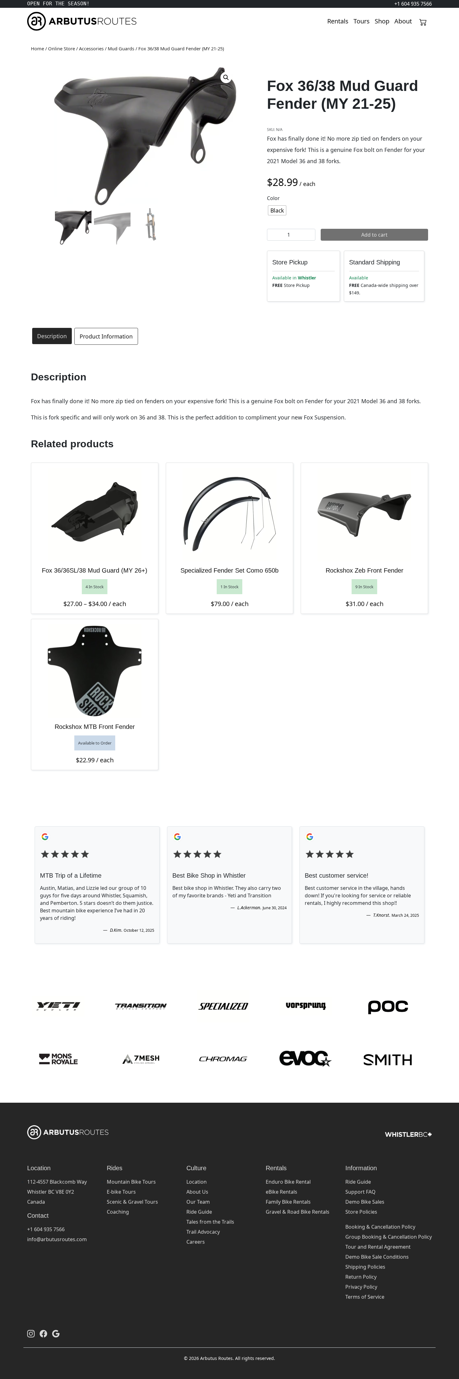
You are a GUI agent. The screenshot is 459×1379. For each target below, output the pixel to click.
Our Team (198, 1201)
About (403, 21)
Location (196, 1181)
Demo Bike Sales (364, 1201)
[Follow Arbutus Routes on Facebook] (43, 1333)
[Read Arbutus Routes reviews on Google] (56, 1333)
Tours (361, 21)
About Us (197, 1191)
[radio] (277, 210)
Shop (382, 21)
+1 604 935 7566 (46, 1229)
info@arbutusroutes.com (57, 1239)
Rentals (337, 21)
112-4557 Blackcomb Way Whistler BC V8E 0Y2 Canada (57, 1191)
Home (37, 48)
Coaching (118, 1211)
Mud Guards (121, 48)
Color (273, 198)
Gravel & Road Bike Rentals (297, 1211)
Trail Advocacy (203, 1231)
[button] (226, 77)
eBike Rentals (281, 1191)
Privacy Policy (361, 1286)
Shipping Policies (365, 1266)
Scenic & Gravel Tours (132, 1201)
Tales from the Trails (210, 1221)
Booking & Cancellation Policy (380, 1226)
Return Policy (361, 1276)
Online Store (61, 48)
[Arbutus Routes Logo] (35, 21)
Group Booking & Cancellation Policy (388, 1236)
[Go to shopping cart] (423, 21)
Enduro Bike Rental (288, 1181)
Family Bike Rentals (288, 1201)
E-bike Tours (121, 1191)
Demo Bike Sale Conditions (377, 1256)
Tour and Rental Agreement (378, 1246)
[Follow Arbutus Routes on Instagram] (31, 1333)
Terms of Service (364, 1296)
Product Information (106, 336)
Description (52, 336)
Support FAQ (360, 1191)
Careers (195, 1241)
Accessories (91, 48)
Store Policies (361, 1211)
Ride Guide (199, 1211)
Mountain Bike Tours (131, 1181)
